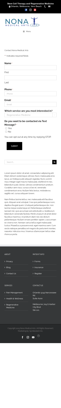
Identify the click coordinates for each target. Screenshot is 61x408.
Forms (37, 261)
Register (38, 273)
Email (8, 100)
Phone (8, 89)
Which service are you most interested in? (28, 110)
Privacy (9, 261)
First (6, 72)
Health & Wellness (14, 298)
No (9, 131)
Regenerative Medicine (12, 306)
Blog (8, 267)
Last (6, 82)
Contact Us (11, 273)
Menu (28, 31)
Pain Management (14, 292)
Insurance (38, 267)
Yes (10, 128)
